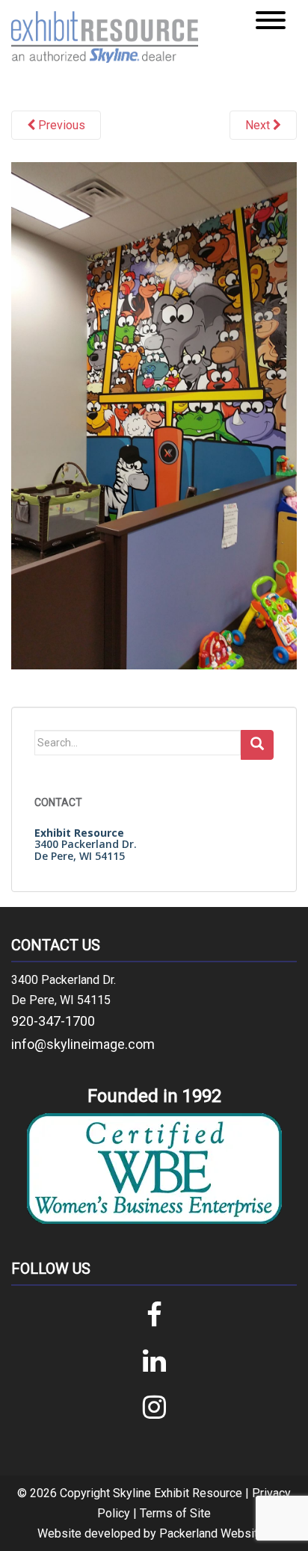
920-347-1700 (53, 1021)
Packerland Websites (215, 1533)
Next (259, 125)
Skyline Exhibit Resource (177, 1493)
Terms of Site (175, 1513)
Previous (60, 125)
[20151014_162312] (154, 414)
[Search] (257, 745)
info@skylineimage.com (83, 1044)
